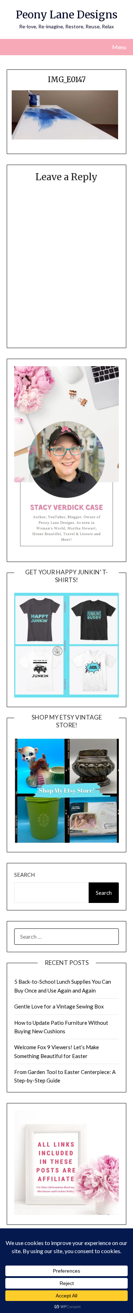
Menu (119, 47)
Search (24, 874)
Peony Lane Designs (66, 14)
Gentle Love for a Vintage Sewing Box (59, 1006)
